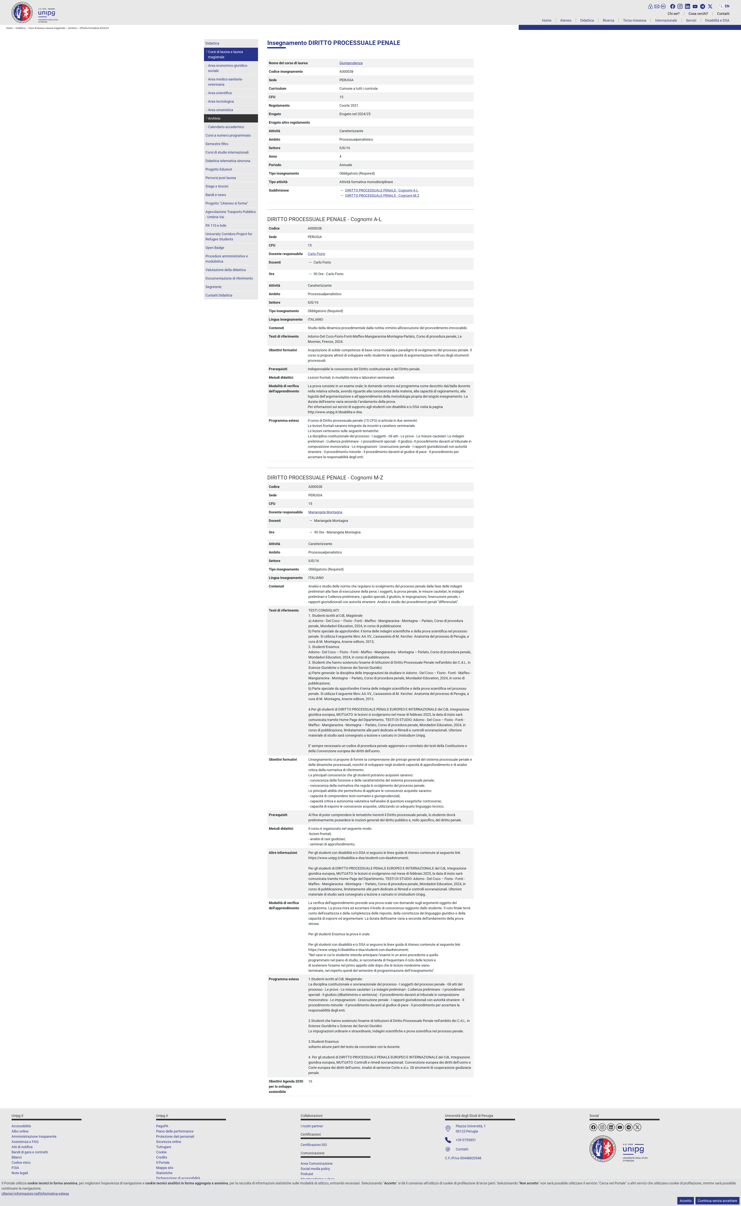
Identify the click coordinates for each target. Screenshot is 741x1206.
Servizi (691, 20)
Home (547, 20)
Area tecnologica (221, 101)
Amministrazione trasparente (34, 1136)
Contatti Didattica (219, 295)
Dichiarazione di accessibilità (178, 1178)
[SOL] (663, 5)
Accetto (686, 1201)
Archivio (214, 118)
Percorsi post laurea (221, 178)
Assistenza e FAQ (25, 1142)
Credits (161, 1157)
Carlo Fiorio (316, 254)
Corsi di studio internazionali (227, 152)
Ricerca (608, 20)
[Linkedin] (687, 5)
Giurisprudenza (351, 63)
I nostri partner (312, 1126)
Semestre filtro (217, 144)
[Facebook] (672, 5)
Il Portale (163, 1162)
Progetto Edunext (219, 169)
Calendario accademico (226, 127)
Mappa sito (164, 1168)
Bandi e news (216, 195)
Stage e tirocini (217, 186)
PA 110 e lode (216, 225)
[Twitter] (710, 5)
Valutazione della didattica (226, 270)
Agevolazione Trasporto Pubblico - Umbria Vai (231, 214)
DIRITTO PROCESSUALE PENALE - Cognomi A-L (381, 190)
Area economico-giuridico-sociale (228, 68)
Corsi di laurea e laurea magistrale (225, 54)
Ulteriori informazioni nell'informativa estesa (35, 1194)
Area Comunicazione (317, 1163)
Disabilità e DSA (717, 20)
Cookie (161, 1152)
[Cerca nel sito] (720, 5)
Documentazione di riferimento (229, 278)
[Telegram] (702, 5)
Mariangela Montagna (325, 512)
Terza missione (634, 20)
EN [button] (727, 6)
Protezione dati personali (175, 1136)
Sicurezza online (168, 1142)
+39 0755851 (466, 1140)
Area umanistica (220, 110)
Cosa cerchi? (698, 14)
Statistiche (164, 1173)
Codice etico (21, 1162)
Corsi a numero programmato (228, 135)
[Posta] (656, 5)
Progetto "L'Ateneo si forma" (227, 203)
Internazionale (666, 20)
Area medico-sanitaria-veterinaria (225, 81)
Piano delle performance (175, 1131)
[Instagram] (680, 5)
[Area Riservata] (650, 5)
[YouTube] (695, 5)
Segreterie (214, 287)
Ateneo (565, 20)
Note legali (20, 1173)
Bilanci (17, 1157)
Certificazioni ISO (314, 1145)
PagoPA (162, 1126)
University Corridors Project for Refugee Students (229, 236)
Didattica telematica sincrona (228, 161)
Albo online (20, 1131)
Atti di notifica (22, 1147)
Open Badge (215, 248)
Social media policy (315, 1169)
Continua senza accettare (717, 1201)
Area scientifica (220, 93)
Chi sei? (674, 14)
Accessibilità (21, 1126)
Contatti (723, 14)
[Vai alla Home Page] (35, 12)
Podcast (307, 1174)
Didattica (587, 20)
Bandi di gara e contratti (30, 1152)
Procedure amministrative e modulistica (227, 258)
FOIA (15, 1168)
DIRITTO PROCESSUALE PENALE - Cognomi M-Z (382, 196)
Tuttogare (163, 1147)
